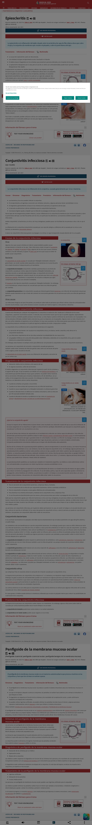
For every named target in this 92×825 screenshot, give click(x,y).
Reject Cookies (68, 98)
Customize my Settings (12, 98)
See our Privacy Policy (11, 93)
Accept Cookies (81, 98)
